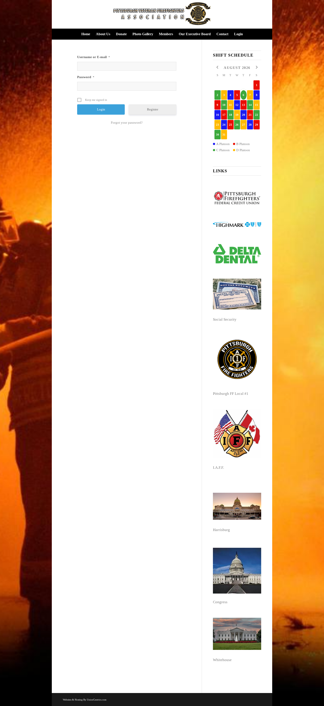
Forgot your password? (127, 122)
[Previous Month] (217, 67)
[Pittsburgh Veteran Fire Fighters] (162, 14)
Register (152, 109)
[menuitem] (85, 34)
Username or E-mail (93, 57)
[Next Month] (256, 67)
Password (85, 77)
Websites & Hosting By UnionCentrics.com (84, 699)
